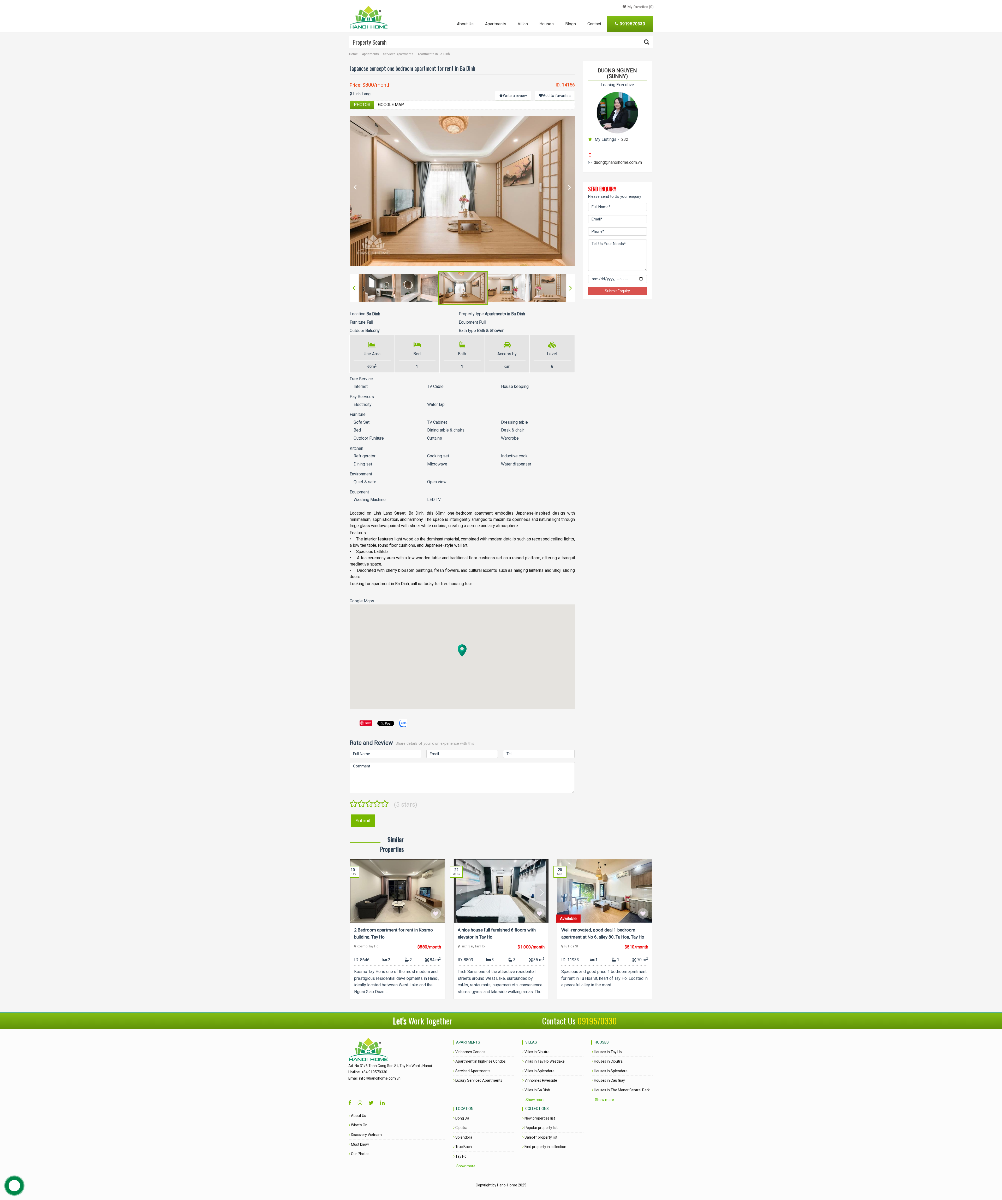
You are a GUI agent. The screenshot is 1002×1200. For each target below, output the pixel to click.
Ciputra (461, 1128)
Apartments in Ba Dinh (434, 54)
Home (353, 54)
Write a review (515, 95)
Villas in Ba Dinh (537, 1090)
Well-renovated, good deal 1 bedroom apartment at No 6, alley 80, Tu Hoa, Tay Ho (602, 933)
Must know (359, 1144)
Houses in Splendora (610, 1071)
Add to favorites (557, 95)
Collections (537, 1108)
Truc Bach (463, 1147)
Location (464, 1108)
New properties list (539, 1118)
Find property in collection (545, 1147)
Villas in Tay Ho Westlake (544, 1061)
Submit (363, 821)
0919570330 (597, 1021)
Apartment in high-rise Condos (480, 1061)
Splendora (463, 1137)
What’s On (358, 1125)
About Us (465, 23)
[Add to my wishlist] (436, 913)
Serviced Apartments (398, 54)
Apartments (495, 23)
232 (624, 139)
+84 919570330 (374, 1072)
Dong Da (462, 1118)
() (641, 7)
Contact (594, 23)
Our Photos (359, 1154)
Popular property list (541, 1128)
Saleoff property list (540, 1137)
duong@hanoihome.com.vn (618, 162)
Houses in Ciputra (608, 1061)
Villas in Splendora (539, 1071)
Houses (546, 23)
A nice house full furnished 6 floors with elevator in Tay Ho (497, 933)
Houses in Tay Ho (607, 1052)
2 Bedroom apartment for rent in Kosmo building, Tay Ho (393, 933)
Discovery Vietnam (366, 1135)
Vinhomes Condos (470, 1052)
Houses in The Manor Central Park (621, 1090)
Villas (523, 23)
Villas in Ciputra (537, 1052)
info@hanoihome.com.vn (380, 1078)
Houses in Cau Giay (609, 1080)
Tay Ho (461, 1156)
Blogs (570, 23)
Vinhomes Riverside (540, 1080)
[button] (462, 650)
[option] (462, 191)
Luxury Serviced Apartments (478, 1080)
